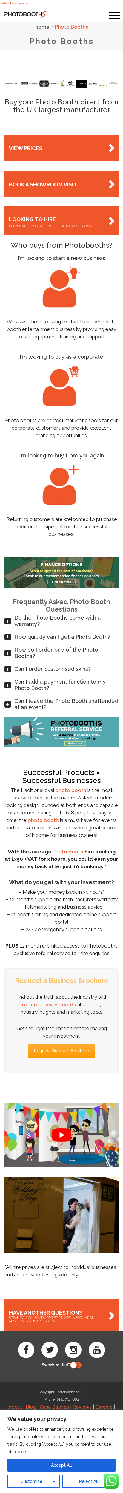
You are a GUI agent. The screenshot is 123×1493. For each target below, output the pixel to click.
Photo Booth (68, 852)
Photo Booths (71, 27)
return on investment (47, 1004)
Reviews (82, 1407)
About (15, 1407)
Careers (104, 1407)
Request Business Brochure (61, 1050)
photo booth (70, 790)
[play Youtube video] (61, 1135)
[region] (61, 1451)
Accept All (61, 1465)
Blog (31, 1407)
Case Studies (54, 1407)
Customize (31, 1481)
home (42, 27)
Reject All (89, 1481)
